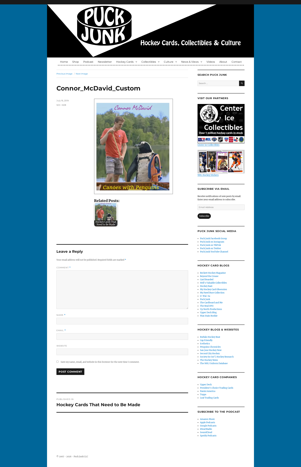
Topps (203, 394)
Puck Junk (205, 299)
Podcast (88, 61)
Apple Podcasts (207, 422)
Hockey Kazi (206, 286)
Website (61, 345)
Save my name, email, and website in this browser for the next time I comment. (100, 362)
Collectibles (148, 61)
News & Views (190, 61)
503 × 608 (61, 105)
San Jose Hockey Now (211, 350)
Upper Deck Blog (208, 312)
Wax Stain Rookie (208, 315)
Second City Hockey (210, 353)
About (223, 61)
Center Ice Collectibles (208, 145)
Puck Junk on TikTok (210, 245)
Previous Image (64, 73)
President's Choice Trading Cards (216, 388)
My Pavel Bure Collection (212, 292)
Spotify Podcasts (208, 435)
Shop (75, 61)
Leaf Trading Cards (209, 397)
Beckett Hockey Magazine (213, 273)
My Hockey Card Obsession (213, 289)
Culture (168, 61)
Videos (210, 61)
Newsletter (105, 61)
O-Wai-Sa (205, 296)
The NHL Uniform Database (214, 363)
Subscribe (204, 216)
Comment (63, 267)
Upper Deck (206, 384)
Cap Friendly (206, 340)
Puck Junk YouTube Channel (214, 251)
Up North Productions (211, 309)
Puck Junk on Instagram (212, 241)
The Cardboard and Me (211, 302)
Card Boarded (206, 279)
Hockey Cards (125, 61)
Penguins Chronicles (210, 347)
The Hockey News (209, 360)
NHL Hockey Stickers (208, 175)
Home (64, 61)
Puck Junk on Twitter (210, 248)
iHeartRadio (206, 429)
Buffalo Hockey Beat (210, 337)
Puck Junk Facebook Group (213, 238)
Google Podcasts (208, 425)
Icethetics (205, 343)
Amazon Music (207, 419)
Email (61, 330)
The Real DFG (207, 306)
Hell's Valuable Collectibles (213, 282)
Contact (237, 61)
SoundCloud (206, 432)
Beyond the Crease (209, 276)
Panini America (207, 391)
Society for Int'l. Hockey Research (217, 356)
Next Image (82, 73)
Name (61, 315)
